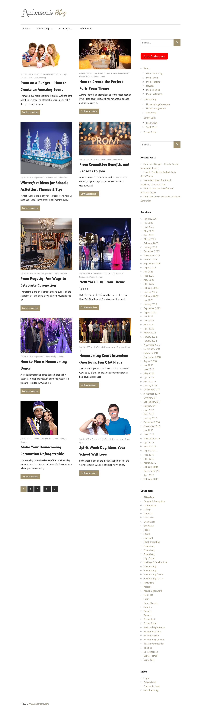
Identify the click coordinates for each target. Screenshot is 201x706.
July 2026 (148, 223)
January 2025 (150, 292)
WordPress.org (151, 690)
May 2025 (149, 280)
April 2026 (149, 235)
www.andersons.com (39, 704)
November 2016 (152, 426)
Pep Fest (148, 595)
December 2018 (152, 349)
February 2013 (151, 479)
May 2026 (149, 231)
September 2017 (152, 402)
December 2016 (152, 422)
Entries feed (150, 682)
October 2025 (151, 259)
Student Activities (152, 631)
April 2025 (149, 284)
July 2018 (148, 365)
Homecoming (43, 28)
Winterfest (63, 177)
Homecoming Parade (156, 108)
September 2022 (152, 308)
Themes (88, 76)
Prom (25, 28)
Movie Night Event (153, 591)
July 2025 (148, 271)
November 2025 (152, 255)
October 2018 (151, 353)
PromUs (61, 356)
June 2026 (149, 227)
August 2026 (150, 219)
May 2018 (149, 373)
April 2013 (149, 475)
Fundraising (151, 123)
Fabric (146, 530)
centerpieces (150, 505)
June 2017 (149, 410)
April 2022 (149, 328)
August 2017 (150, 406)
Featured (58, 74)
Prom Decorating (154, 73)
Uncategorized (151, 652)
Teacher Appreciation (154, 643)
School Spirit (65, 28)
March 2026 (150, 239)
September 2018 (152, 357)
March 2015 (150, 446)
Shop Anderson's (154, 56)
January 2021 (150, 341)
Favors (50, 74)
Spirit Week (151, 127)
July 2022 (148, 316)
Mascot (147, 587)
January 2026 (150, 247)
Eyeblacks (149, 525)
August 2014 (150, 450)
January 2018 (150, 385)
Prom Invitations (154, 94)
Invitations (83, 276)
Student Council (151, 635)
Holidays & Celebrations (155, 562)
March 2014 (150, 463)
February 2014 (151, 467)
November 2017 (152, 394)
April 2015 (149, 442)
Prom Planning (40, 77)
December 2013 (152, 471)
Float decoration (152, 542)
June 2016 (149, 434)
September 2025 (152, 263)
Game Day (151, 112)
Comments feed (151, 686)
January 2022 (150, 337)
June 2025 (149, 276)
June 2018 (149, 369)
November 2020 (152, 345)
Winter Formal (99, 76)
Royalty (64, 273)
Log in (146, 678)
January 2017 (150, 418)
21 (47, 489)
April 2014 (149, 459)
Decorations (41, 74)
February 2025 (151, 288)
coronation (149, 517)
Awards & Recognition (154, 501)
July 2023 (148, 300)
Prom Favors (152, 77)
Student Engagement (154, 639)
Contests (148, 513)
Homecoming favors (153, 574)
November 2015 (152, 438)
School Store (86, 28)
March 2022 (150, 332)
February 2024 (151, 296)
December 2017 (152, 389)
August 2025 (150, 267)
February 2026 (151, 243)
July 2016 (148, 430)
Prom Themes (153, 90)
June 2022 (149, 320)
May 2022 (149, 324)
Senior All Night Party (154, 627)
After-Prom (149, 497)
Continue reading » (30, 112)
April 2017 (149, 414)
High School (111, 73)
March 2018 (150, 381)
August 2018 (150, 361)
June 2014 (149, 454)
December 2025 (152, 251)
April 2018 (149, 377)
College (147, 509)
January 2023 (150, 304)
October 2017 (151, 397)
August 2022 (150, 312)
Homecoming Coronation (158, 104)
